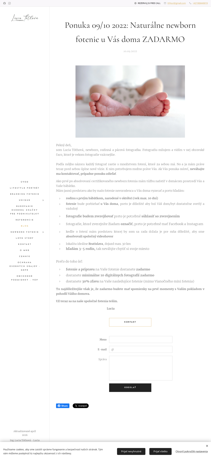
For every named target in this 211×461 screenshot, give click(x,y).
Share (64, 405)
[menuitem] (24, 182)
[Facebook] (4, 3)
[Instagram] (9, 3)
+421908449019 (200, 3)
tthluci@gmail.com (176, 3)
